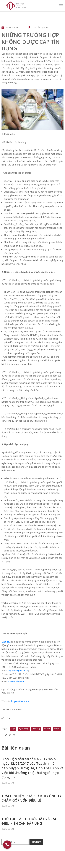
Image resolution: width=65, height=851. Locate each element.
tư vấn (56, 728)
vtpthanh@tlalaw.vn (18, 670)
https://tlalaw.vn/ (20, 701)
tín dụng (36, 728)
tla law (47, 728)
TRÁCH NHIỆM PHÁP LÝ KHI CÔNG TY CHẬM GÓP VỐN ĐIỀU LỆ (32, 797)
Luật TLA (6, 641)
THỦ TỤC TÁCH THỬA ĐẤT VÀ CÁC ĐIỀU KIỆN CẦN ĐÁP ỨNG (29, 820)
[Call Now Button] (7, 844)
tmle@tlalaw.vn (16, 681)
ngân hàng (23, 728)
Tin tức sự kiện (40, 27)
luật (13, 728)
